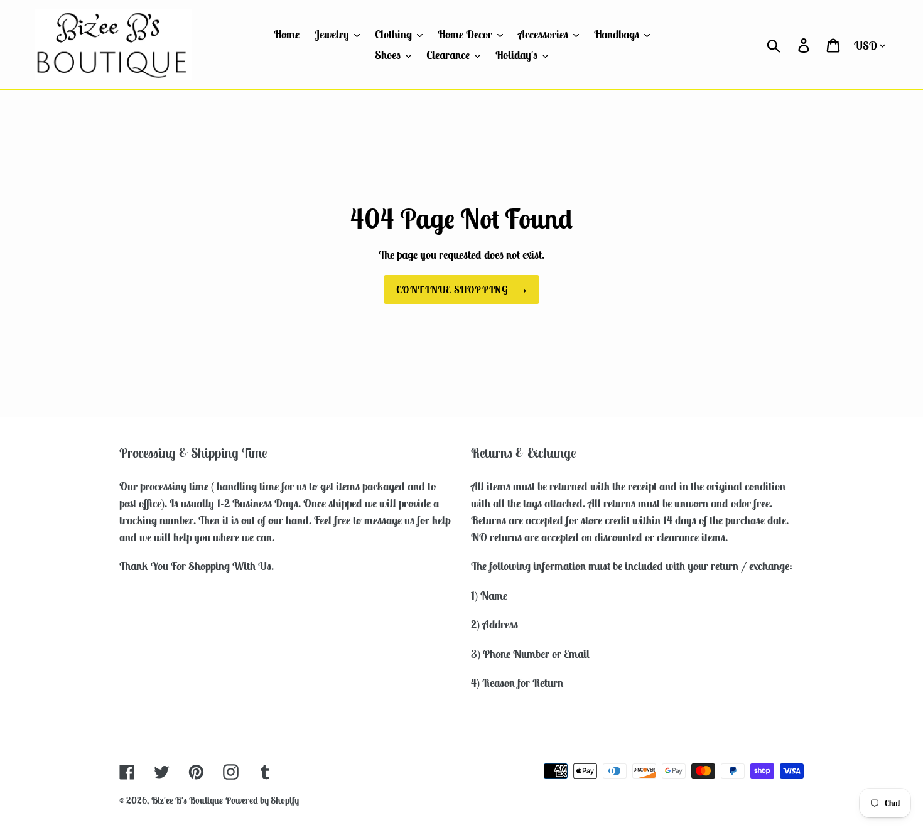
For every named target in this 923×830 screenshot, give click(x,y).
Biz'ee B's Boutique (187, 800)
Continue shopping (452, 289)
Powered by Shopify (262, 800)
